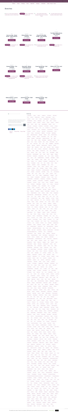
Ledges (56, 268)
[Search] (24, 125)
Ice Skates (49, 252)
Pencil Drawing (54, 312)
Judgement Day (40, 263)
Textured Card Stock (49, 372)
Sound (40, 358)
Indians (53, 254)
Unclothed (53, 384)
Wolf (41, 400)
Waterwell (44, 393)
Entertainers (41, 201)
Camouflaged (53, 157)
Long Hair (38, 275)
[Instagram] (12, 129)
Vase (46, 386)
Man (57, 277)
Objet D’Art (32, 3)
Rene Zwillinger (35, 335)
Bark (48, 136)
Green (44, 233)
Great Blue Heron (50, 231)
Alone (51, 120)
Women (53, 400)
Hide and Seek (40, 245)
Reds (33, 333)
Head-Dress (39, 242)
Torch (42, 379)
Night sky (55, 298)
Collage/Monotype (46, 175)
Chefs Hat (47, 166)
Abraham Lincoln (37, 117)
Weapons (56, 393)
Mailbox (47, 277)
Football (41, 217)
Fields (39, 210)
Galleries (13, 3)
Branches (32, 152)
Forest (45, 217)
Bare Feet (34, 136)
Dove (35, 196)
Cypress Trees (29, 189)
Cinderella (32, 171)
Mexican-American (39, 282)
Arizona (36, 127)
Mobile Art (56, 284)
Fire (34, 212)
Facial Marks (55, 205)
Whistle (48, 395)
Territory (43, 372)
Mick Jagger (55, 282)
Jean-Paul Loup (48, 259)
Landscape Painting (30, 268)
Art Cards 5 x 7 (48, 127)
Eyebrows (44, 203)
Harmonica (40, 240)
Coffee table (29, 175)
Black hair (28, 145)
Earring (57, 198)
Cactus (32, 157)
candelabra (36, 159)
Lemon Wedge (29, 270)
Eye (40, 203)
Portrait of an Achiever (34, 323)
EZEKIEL (37, 205)
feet (37, 208)
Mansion (38, 279)
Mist (42, 284)
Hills (52, 245)
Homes (55, 247)
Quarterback (48, 328)
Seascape (39, 347)
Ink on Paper (43, 256)
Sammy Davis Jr (39, 344)
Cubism (43, 187)
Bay (51, 138)
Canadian (28, 159)
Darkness (49, 189)
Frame (57, 219)
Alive (44, 120)
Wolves (45, 400)
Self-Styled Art (56, 347)
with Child (32, 400)
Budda (44, 154)
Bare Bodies (29, 136)
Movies (49, 289)
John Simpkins (34, 263)
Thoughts (35, 377)
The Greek (39, 374)
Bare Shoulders (44, 136)
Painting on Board (46, 307)
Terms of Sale (22, 131)
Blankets (55, 145)
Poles (28, 321)
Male (54, 277)
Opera (56, 303)
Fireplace (44, 212)
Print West (34, 326)
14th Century (49, 115)
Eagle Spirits (48, 198)
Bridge (57, 152)
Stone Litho (45, 363)
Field (36, 210)
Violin (40, 388)
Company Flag (43, 178)
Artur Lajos (38, 131)
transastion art (55, 381)
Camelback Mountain (41, 157)
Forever (49, 217)
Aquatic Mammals (44, 124)
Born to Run (29, 150)
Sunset (49, 367)
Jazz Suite (42, 259)
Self (51, 347)
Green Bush (48, 233)
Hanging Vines (55, 238)
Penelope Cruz (29, 314)
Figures (55, 210)
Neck (34, 296)
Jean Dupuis (53, 259)
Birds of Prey (35, 143)
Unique (58, 384)
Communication (36, 178)
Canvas (56, 159)
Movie (45, 289)
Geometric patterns (33, 226)
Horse (28, 249)
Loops (47, 275)
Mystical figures (43, 291)
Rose (47, 340)
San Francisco (48, 344)
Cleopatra (28, 173)
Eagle (39, 198)
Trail (54, 379)
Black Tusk (50, 145)
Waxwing (52, 393)
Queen (53, 328)
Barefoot (38, 136)
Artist (39, 129)
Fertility (28, 210)
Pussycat (32, 328)
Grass (45, 231)
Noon (34, 300)
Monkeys (50, 286)
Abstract (43, 117)
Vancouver (37, 386)
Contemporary (29, 182)
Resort (43, 335)
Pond (31, 321)
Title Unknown (29, 379)
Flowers (34, 215)
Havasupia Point (29, 242)
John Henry (28, 263)
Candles (45, 159)
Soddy (49, 356)
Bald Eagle (40, 134)
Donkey (28, 196)
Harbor (32, 240)
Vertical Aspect (55, 386)
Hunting (28, 252)
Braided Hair (54, 150)
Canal (32, 159)
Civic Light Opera (56, 171)
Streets (58, 365)
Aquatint (50, 124)
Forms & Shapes (35, 219)
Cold (37, 175)
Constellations (47, 180)
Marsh (49, 279)
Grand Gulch (40, 231)
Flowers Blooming (39, 215)
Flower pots (29, 215)
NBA (28, 296)
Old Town (33, 303)
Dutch (28, 198)
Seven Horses (29, 351)
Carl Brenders (45, 161)
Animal (28, 124)
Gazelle (52, 224)
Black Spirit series (44, 145)
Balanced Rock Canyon (34, 134)
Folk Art (28, 217)
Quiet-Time (28, 330)
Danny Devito (39, 189)
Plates (35, 319)
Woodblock (44, 402)
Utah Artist (33, 386)
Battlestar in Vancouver (46, 138)
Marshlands (53, 279)
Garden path (39, 224)
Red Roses (28, 333)
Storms (35, 365)
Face (45, 205)
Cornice (43, 182)
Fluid (50, 215)
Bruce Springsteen (35, 154)
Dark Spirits (54, 189)
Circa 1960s (43, 171)
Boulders (37, 150)
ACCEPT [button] (57, 410)
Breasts (44, 152)
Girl (44, 226)
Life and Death (54, 270)
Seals (28, 347)
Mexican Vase (45, 282)
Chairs (52, 164)
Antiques (37, 3)
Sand (43, 344)
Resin (39, 335)
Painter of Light (36, 307)
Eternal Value (29, 203)
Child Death (41, 168)
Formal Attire (57, 217)
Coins (33, 175)
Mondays (39, 286)
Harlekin (36, 240)
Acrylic (53, 117)
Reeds (41, 333)
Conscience (34, 180)
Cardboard (40, 161)
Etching (53, 201)
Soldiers (28, 358)
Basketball (33, 138)
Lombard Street (33, 275)
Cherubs (55, 166)
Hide (35, 245)
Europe (38, 203)
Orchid (38, 305)
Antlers (32, 124)
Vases (50, 386)
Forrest (40, 219)
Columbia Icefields (29, 178)
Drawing (43, 196)
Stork (28, 365)
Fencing (56, 208)
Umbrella (49, 384)
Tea (37, 370)
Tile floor (45, 377)
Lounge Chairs (52, 275)
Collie (56, 175)
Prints (28, 3)
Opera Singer (29, 305)
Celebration (33, 164)
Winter (28, 400)
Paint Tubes (52, 307)
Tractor (51, 379)
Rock (57, 337)
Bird (27, 143)
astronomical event (50, 131)
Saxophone (53, 344)
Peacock (45, 312)
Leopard (34, 270)
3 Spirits (39, 115)
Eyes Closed (32, 205)
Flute (53, 215)
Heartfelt (52, 242)
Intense (57, 256)
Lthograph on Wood (34, 277)
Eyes (28, 205)
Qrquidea (40, 328)
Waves (48, 393)
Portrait (28, 323)
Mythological (55, 291)
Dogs (56, 194)
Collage (40, 175)
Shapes (39, 351)
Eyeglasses (49, 203)
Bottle (33, 150)
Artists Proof (56, 129)
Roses (50, 340)
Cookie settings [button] (51, 410)
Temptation (50, 370)
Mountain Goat (35, 289)
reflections (49, 333)
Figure (51, 210)
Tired (55, 377)
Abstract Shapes (48, 117)
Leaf (49, 268)
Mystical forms (49, 291)
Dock (49, 194)
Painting (41, 307)
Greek (35, 233)
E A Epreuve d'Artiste (34, 198)
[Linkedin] (14, 129)
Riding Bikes (36, 337)
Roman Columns (34, 340)
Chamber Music (29, 166)
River (40, 337)
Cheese (43, 166)
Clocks (40, 173)
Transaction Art (49, 381)
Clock (36, 173)
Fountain (44, 219)
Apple (36, 124)
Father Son (28, 208)
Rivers (44, 337)
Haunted (52, 240)
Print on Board (29, 326)
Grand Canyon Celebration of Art (31, 231)
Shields (46, 351)
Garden (34, 224)
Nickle (40, 298)
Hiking (49, 245)
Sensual (39, 349)
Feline (40, 208)
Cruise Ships (38, 187)
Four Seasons (49, 219)
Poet (55, 319)
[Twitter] (10, 129)
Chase (39, 166)
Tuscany (38, 384)
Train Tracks (43, 381)
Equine (49, 201)
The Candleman (34, 374)
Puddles (51, 326)
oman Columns (42, 303)
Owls (31, 307)
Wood (34, 402)
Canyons (32, 161)
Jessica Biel (35, 261)
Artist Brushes (44, 129)
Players (39, 319)
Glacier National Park (50, 226)
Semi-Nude (34, 349)
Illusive (56, 252)
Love (57, 275)
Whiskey (43, 395)
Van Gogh (42, 386)
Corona (47, 182)
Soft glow (57, 356)
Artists (18, 3)
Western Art (29, 395)
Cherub (51, 166)
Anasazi (48, 122)
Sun (40, 367)
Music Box (28, 291)
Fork (52, 217)
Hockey (41, 247)
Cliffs (32, 173)
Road (47, 337)
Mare (45, 279)
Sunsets (53, 367)
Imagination (28, 254)
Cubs (46, 187)
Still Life (28, 363)
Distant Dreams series (38, 194)
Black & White (57, 143)
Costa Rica (51, 182)
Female (44, 208)
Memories (28, 282)
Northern (38, 300)
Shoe (54, 351)
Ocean (54, 300)
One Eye (47, 303)
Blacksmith (38, 145)
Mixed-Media (52, 284)
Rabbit (33, 330)
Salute (28, 344)
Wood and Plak (39, 402)
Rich (55, 335)
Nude (47, 300)
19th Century (55, 115)
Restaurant (47, 335)
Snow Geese (32, 356)
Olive (37, 303)
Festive (32, 210)
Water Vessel (39, 393)
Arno (40, 127)
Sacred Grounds (35, 342)
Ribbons (52, 335)
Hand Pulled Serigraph (30, 238)
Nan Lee (39, 293)
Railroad (47, 330)
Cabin (28, 157)
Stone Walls (54, 363)
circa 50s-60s (38, 171)
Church (28, 171)
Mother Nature (29, 289)
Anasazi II (52, 122)
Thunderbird (40, 377)
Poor (44, 321)
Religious (54, 333)
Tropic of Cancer (29, 384)
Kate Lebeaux (46, 263)
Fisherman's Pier (53, 212)
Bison (43, 143)
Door (32, 196)
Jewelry (40, 261)
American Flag (29, 122)
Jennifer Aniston (29, 261)
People (34, 314)
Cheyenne (28, 168)
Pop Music (47, 321)
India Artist (40, 254)
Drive (47, 196)
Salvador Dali (33, 344)
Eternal (57, 201)
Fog (56, 215)
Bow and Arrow (43, 150)
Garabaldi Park (29, 224)
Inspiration (52, 256)
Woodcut (49, 402)
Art (43, 127)
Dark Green (44, 189)
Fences (52, 208)
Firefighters (39, 212)
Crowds (33, 187)
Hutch (32, 252)
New (44, 296)
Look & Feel (43, 275)
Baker (28, 134)
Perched (38, 314)
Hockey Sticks (46, 247)
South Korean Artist (45, 358)
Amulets (34, 122)
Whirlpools (38, 395)
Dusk (57, 196)
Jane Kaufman (29, 259)
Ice (40, 252)
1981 (28, 117)
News (48, 296)
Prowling (47, 326)
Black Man (33, 145)
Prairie (54, 323)
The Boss (28, 374)
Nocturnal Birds (29, 300)
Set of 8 (57, 349)
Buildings (56, 154)
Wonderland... (29, 402)
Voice (49, 388)
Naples (43, 293)
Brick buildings (52, 152)
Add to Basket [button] (11, 40)
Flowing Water (46, 215)
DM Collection (45, 194)
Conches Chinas (54, 178)
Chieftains (33, 168)
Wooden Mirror (54, 402)
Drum (50, 196)
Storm (31, 365)
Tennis (55, 370)
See (43, 347)
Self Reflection (29, 349)
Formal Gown (29, 219)
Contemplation (52, 180)
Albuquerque (39, 120)
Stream (39, 365)
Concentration (48, 178)
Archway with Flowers (30, 127)
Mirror (39, 284)
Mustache (37, 291)
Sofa (53, 356)
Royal (54, 340)
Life (49, 270)
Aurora (55, 131)
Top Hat (34, 379)
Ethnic (34, 203)
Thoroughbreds (29, 377)
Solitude (33, 358)
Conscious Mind (40, 180)
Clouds (47, 173)
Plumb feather (51, 319)
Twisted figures (44, 384)
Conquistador (29, 180)
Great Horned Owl (29, 233)
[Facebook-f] (9, 129)
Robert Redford (52, 337)
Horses (55, 249)
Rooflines (39, 340)
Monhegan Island (45, 286)
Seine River (47, 347)
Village (28, 388)
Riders (31, 337)
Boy (50, 150)
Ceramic (38, 164)
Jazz (38, 259)
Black (47, 143)
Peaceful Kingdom (39, 312)
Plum (46, 319)
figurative (46, 210)
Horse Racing (51, 249)
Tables (34, 370)
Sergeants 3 (44, 349)
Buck (40, 154)
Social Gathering (44, 356)
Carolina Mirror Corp (52, 161)
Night (44, 298)
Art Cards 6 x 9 (54, 127)
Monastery (34, 286)
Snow (28, 356)
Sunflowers (44, 367)
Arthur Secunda (34, 129)
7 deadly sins (43, 115)
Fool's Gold (33, 217)
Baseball (28, 138)
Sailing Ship (56, 342)
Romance (28, 340)
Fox (53, 219)
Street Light (47, 365)
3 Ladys (34, 115)
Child (37, 168)
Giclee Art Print (40, 226)
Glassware (56, 226)
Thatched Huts (56, 372)
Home (51, 247)
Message (33, 282)
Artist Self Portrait (50, 129)
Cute (49, 187)
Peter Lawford (55, 314)
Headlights (44, 242)
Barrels (55, 136)
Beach (55, 138)
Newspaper (52, 296)
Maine (51, 277)
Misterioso (46, 284)
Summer (37, 367)
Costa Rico (56, 182)
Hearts (56, 242)
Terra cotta (34, 372)
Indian (44, 254)
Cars (57, 161)
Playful (43, 319)
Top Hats (38, 379)
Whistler (52, 395)
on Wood (52, 303)
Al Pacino (55, 120)
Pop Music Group (53, 321)
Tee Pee (46, 370)
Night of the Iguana (49, 298)
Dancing (34, 189)
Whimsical (34, 395)
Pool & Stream (39, 321)
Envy (45, 201)
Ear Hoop (52, 198)
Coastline (51, 173)
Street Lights (53, 365)
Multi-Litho (53, 289)
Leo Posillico (39, 270)
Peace (28, 312)
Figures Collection (29, 212)
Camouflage (47, 157)
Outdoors (48, 305)
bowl (47, 150)
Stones (50, 363)
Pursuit (28, 328)
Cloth (43, 173)
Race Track (43, 330)
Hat (48, 240)
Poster (41, 323)
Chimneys (55, 168)
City (51, 171)
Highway (45, 245)
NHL (37, 298)
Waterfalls (28, 393)
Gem (28, 226)
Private (39, 326)
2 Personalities (29, 115)
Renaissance (29, 335)
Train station (37, 381)
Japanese (34, 259)
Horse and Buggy (33, 249)
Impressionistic (34, 254)
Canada (58, 157)
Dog (53, 194)
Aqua (39, 124)
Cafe (35, 157)
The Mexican (44, 374)
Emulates (28, 201)
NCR (31, 296)
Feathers (33, 208)
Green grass (53, 233)
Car (36, 161)
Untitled (28, 386)
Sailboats (51, 342)
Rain (51, 330)
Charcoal (35, 166)
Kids (57, 263)
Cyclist (53, 187)
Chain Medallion (43, 164)
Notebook (43, 300)
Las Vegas (45, 268)
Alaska (35, 120)
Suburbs (33, 367)
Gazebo (48, 224)
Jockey (44, 261)
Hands (44, 238)
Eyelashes (54, 203)
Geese (56, 224)
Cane (49, 159)
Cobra (55, 173)
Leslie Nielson (45, 270)
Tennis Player (29, 372)
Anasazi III (57, 122)
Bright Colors (29, 154)
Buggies (52, 154)
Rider (28, 337)
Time (52, 377)
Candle (41, 159)
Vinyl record (36, 388)
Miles (28, 284)
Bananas (45, 134)
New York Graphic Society (31, 298)
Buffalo (48, 154)
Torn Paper (46, 379)
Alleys (47, 120)
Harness (45, 240)
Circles (48, 171)
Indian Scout (29, 256)
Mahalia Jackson (41, 277)
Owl (27, 307)
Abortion (32, 117)
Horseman (45, 249)
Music (57, 289)
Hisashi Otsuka (36, 247)
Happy (28, 240)
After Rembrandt (29, 120)
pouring (44, 323)
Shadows (34, 351)
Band (49, 134)
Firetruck (48, 212)
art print (34, 131)
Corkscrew (34, 182)
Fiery (42, 210)
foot (37, 217)
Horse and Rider (40, 249)
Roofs (43, 340)
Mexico (50, 282)
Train (28, 381)
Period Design (43, 314)
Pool (34, 321)
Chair (48, 164)
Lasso (41, 268)
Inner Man (48, 256)
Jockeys (48, 261)
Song (36, 358)
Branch (28, 152)
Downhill (39, 196)
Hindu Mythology (29, 247)
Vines (32, 388)
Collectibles (43, 3)
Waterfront (33, 393)
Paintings (23, 3)
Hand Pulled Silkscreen (38, 238)
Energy (37, 201)
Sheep (42, 351)
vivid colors (45, 388)
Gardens (44, 224)
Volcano (57, 388)
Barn (51, 136)
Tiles (48, 377)
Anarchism (38, 122)
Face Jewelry (50, 205)
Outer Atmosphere (54, 305)
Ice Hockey (44, 252)
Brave (40, 152)
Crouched (28, 187)
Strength (28, 367)
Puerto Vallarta (57, 326)
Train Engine (32, 381)
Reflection (45, 333)
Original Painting (43, 305)
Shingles (50, 351)
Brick (47, 152)
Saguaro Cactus (41, 342)
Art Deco (28, 129)
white (55, 395)
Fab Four (41, 205)
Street (43, 365)
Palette (57, 307)
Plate (31, 319)
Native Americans (54, 293)
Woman (49, 400)
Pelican (49, 312)
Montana (55, 286)
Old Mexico (28, 303)
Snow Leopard (38, 356)
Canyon (28, 161)
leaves (52, 268)
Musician (33, 291)
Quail (44, 328)
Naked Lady (29, 293)
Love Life (28, 277)
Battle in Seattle (38, 138)
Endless (33, 201)
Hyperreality (36, 252)
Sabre (57, 340)
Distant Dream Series (30, 194)
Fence (48, 208)
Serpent (53, 349)
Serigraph (49, 349)
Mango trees (33, 279)
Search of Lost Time (33, 347)
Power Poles (49, 323)
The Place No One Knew (51, 374)
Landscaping (36, 268)
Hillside (56, 245)
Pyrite (36, 328)
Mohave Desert (29, 286)
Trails (58, 379)
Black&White (51, 143)
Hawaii (35, 242)
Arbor (54, 124)
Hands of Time (49, 238)
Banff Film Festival (54, 134)
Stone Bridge (40, 363)
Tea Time (41, 370)
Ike (53, 252)
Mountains (40, 289)
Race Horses (38, 330)
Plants (28, 319)
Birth (40, 143)
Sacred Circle (29, 342)
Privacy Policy (16, 131)
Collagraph (52, 175)
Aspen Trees (43, 131)
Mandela (28, 279)
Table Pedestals (29, 370)
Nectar (38, 296)
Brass (36, 152)
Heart (48, 242)
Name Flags (34, 293)
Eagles (43, 198)
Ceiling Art (28, 164)
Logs (28, 275)
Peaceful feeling (33, 312)
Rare (54, 330)
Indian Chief (48, 254)
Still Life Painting (33, 363)
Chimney (51, 168)
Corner (39, 182)
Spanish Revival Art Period (54, 358)
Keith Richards (52, 263)
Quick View (12, 29)
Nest (41, 296)
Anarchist (43, 122)
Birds (31, 143)
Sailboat (47, 342)
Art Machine (29, 131)
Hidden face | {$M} (30, 245)
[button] (62, 1)
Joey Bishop (53, 261)
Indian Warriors (35, 256)
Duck (54, 196)
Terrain (39, 372)
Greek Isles (39, 233)
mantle (42, 279)
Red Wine (37, 333)
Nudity (51, 300)
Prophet (43, 326)
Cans (52, 159)
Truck (34, 384)
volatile (53, 388)
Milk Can (32, 284)
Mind (35, 284)
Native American (48, 293)
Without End (37, 400)
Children (46, 168)
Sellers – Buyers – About (51, 3)
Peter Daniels (49, 314)
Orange (34, 305)
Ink (39, 256)
